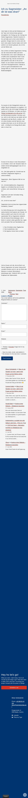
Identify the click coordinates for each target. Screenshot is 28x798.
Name (3, 323)
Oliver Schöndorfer (11, 369)
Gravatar (11, 347)
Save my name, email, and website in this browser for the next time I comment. (15, 353)
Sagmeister (19, 290)
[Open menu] (25, 795)
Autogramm (11, 290)
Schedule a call (14, 687)
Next (17, 294)
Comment (4, 303)
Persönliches (5, 15)
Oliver (7, 442)
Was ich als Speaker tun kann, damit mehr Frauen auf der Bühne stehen (15, 371)
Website (3, 339)
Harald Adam (9, 403)
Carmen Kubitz (10, 386)
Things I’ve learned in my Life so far (11, 113)
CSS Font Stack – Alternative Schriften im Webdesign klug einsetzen (15, 428)
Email (3, 331)
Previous (12, 294)
